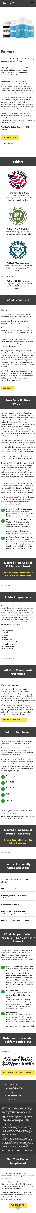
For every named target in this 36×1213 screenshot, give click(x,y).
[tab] (18, 881)
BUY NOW (7, 388)
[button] (18, 881)
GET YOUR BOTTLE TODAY (13, 720)
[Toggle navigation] (32, 3)
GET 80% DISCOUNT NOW (17, 1072)
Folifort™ (8, 3)
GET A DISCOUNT (10, 137)
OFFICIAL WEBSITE (10, 143)
